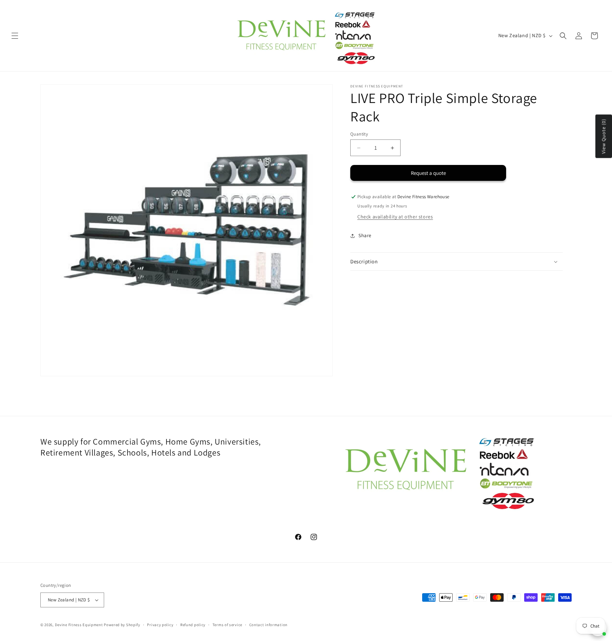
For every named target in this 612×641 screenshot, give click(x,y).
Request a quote (428, 173)
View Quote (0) (603, 136)
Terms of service (227, 624)
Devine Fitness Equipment (79, 624)
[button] (15, 36)
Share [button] (365, 236)
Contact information (268, 624)
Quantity (359, 134)
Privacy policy (160, 624)
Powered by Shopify (122, 624)
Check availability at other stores (395, 216)
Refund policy (192, 624)
